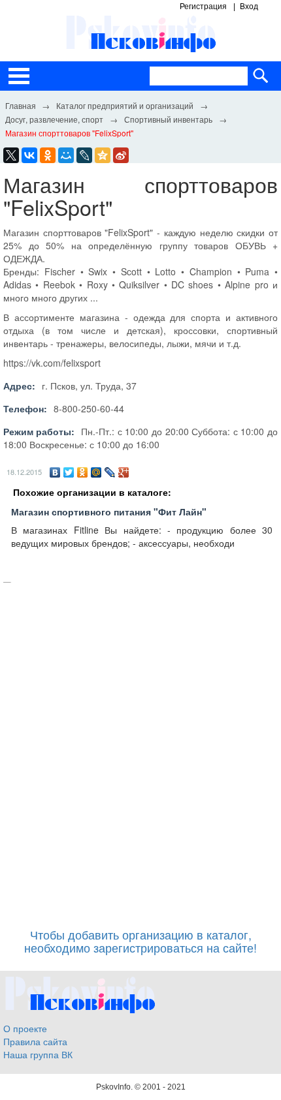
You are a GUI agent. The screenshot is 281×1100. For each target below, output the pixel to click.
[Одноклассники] (83, 472)
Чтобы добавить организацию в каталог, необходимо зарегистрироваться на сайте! (140, 941)
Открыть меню (19, 76)
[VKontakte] (29, 155)
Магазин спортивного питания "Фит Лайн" (109, 511)
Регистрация (203, 6)
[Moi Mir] (66, 155)
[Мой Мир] (96, 472)
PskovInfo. (115, 1087)
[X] (11, 155)
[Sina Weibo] (121, 155)
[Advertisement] (140, 749)
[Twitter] (69, 472)
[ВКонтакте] (55, 472)
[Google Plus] (124, 472)
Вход (249, 6)
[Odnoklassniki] (48, 155)
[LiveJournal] (84, 155)
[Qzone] (102, 155)
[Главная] (20, 105)
